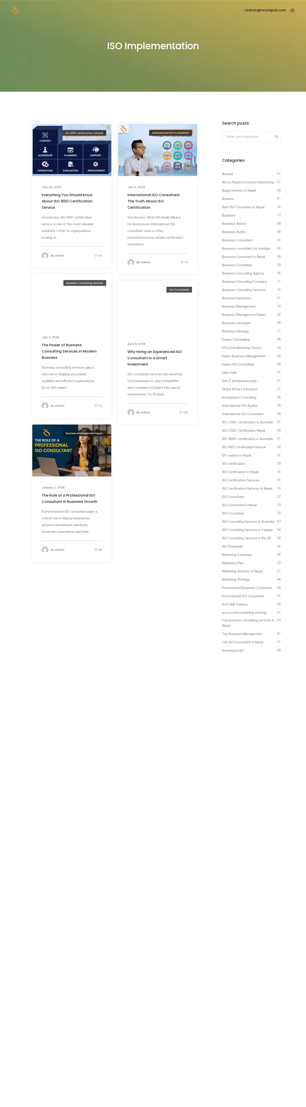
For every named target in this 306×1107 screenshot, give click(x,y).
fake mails (229, 373)
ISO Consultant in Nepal (239, 505)
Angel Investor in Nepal (239, 191)
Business (228, 215)
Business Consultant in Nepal (243, 257)
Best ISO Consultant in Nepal (243, 207)
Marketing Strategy (236, 580)
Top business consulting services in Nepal (248, 623)
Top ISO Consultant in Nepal (242, 642)
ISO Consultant (179, 289)
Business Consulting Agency (243, 273)
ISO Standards (232, 546)
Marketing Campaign (237, 555)
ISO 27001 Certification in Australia (247, 422)
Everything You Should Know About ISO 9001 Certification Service (67, 201)
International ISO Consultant (170, 133)
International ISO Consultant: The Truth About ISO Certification (153, 201)
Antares (228, 199)
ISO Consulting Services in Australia (248, 522)
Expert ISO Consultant (238, 364)
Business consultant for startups (246, 248)
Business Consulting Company (244, 282)
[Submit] (276, 137)
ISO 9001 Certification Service (84, 133)
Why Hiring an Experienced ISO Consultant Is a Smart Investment (154, 358)
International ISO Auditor (240, 406)
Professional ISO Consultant (243, 596)
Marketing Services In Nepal (242, 571)
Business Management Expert (84, 433)
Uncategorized (232, 650)
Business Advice (234, 224)
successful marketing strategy (244, 613)
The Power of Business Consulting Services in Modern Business (69, 351)
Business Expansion (236, 298)
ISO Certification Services (240, 480)
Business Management (239, 306)
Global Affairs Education (240, 389)
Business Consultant (237, 240)
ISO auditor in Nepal (236, 455)
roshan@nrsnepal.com (265, 10)
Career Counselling (236, 340)
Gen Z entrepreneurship (239, 381)
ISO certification (234, 464)
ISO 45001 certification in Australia (247, 439)
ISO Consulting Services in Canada (247, 530)
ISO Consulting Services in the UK (246, 538)
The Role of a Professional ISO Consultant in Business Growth (69, 498)
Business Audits (234, 232)
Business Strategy (235, 331)
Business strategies (236, 323)
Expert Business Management (244, 356)
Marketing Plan (233, 563)
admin (59, 255)
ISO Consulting (233, 513)
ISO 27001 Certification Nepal (243, 431)
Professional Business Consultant (247, 588)
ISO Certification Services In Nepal (247, 489)
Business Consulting (237, 265)
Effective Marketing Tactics (242, 348)
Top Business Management (242, 634)
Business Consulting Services (84, 283)
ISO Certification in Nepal (240, 472)
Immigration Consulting (239, 397)
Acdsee (227, 174)
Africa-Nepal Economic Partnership (248, 182)
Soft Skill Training (234, 604)
